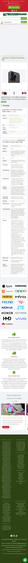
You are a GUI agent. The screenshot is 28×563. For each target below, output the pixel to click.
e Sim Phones (20, 459)
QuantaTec (23, 553)
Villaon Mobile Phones (6, 490)
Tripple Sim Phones (20, 465)
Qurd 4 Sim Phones (20, 464)
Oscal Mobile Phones (6, 472)
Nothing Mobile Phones (6, 468)
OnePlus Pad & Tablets (6, 512)
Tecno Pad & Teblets (6, 520)
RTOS (21, 482)
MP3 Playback (20, 463)
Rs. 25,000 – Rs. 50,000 (6, 527)
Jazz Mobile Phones (6, 461)
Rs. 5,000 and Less (20, 449)
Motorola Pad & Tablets (6, 510)
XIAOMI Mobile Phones (6, 496)
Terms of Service (14, 551)
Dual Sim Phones (17, 119)
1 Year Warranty (21, 454)
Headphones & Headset (20, 506)
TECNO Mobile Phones (6, 485)
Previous (2, 76)
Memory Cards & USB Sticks (21, 509)
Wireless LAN (20, 468)
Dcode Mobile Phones (6, 445)
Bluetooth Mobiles (13, 118)
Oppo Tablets (6, 514)
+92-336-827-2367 (9, 543)
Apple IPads (6, 503)
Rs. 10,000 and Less (6, 525)
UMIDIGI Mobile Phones (6, 487)
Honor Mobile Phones (6, 454)
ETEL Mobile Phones (6, 449)
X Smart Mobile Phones (6, 495)
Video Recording (17, 122)
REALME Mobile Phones (6, 477)
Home (3, 56)
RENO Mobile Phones (6, 478)
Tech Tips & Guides (5, 413)
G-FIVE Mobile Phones (6, 450)
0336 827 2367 (18, 4)
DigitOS (20, 476)
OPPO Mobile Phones (6, 471)
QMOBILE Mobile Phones (6, 476)
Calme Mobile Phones (6, 443)
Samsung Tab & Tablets (6, 517)
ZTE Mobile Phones (6, 498)
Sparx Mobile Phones (6, 484)
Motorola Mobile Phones (6, 466)
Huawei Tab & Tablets (6, 506)
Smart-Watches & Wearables (21, 512)
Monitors (20, 510)
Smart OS (20, 483)
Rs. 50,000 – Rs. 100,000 (6, 528)
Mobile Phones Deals (21, 450)
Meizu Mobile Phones (6, 463)
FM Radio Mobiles (17, 121)
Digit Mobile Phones (6, 446)
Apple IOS (11, 125)
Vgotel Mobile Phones (6, 489)
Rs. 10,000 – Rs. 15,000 (20, 446)
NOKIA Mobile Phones (6, 467)
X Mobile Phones (6, 494)
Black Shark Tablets (6, 504)
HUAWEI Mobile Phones (6, 455)
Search (23, 18)
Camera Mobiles (21, 457)
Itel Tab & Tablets (6, 509)
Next (24, 76)
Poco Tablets (6, 515)
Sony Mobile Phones (6, 483)
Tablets (24, 341)
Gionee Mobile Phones (6, 451)
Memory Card (20, 462)
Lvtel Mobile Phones (6, 462)
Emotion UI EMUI (21, 477)
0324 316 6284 (10, 4)
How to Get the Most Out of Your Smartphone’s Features (13, 418)
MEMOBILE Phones (6, 465)
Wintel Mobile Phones (6, 493)
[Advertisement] (14, 39)
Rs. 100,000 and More (6, 529)
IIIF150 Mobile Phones (6, 457)
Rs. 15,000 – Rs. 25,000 (20, 445)
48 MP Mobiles (12, 131)
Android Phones (21, 472)
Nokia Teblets (6, 511)
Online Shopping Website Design (10, 553)
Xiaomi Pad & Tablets (6, 521)
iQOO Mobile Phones (7, 460)
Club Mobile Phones (6, 444)
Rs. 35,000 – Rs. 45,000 (20, 443)
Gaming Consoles (20, 505)
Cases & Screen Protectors (21, 503)
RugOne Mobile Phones (6, 479)
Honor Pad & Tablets (6, 505)
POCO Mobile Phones (6, 474)
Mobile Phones (9, 56)
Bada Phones (20, 475)
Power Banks (20, 511)
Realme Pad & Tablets (6, 516)
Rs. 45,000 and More (13, 127)
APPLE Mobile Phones (17, 56)
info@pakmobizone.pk (14, 3)
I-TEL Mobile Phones (6, 456)
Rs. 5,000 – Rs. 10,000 (21, 448)
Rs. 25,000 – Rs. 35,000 (20, 444)
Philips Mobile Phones (6, 473)
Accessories (7, 343)
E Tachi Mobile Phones (6, 448)
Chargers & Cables (20, 504)
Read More (5, 427)
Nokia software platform (20, 481)
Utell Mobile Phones (6, 488)
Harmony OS (20, 478)
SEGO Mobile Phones (6, 482)
